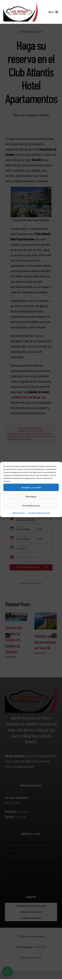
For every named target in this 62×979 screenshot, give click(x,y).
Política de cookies (18, 512)
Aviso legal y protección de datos (39, 512)
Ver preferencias (31, 505)
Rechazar (31, 496)
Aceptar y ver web (31, 487)
